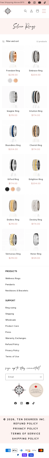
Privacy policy (25, 429)
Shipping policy (25, 439)
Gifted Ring (13, 179)
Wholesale (10, 320)
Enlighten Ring (36, 179)
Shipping (9, 314)
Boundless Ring (13, 145)
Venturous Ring (13, 254)
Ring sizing (10, 308)
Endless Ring (13, 220)
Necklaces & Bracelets (16, 291)
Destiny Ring (36, 220)
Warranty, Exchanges (15, 338)
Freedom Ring (13, 71)
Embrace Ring (35, 71)
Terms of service (26, 434)
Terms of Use (12, 356)
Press (8, 332)
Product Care (12, 326)
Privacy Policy (12, 350)
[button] (44, 11)
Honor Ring (35, 254)
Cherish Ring (36, 145)
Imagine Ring (13, 111)
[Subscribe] (40, 377)
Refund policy (25, 424)
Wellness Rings (12, 278)
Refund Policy (12, 344)
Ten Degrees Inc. (31, 419)
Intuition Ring (35, 111)
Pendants (10, 284)
